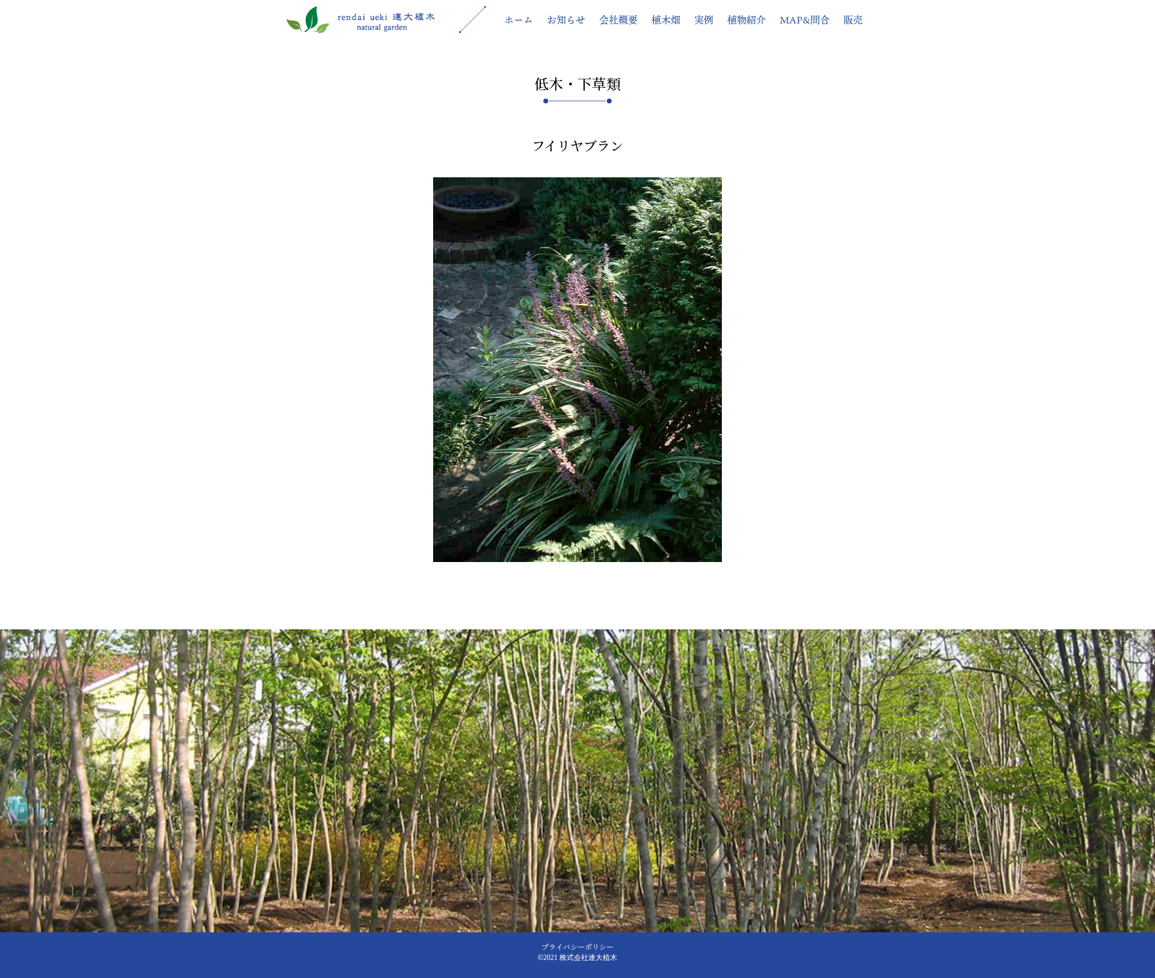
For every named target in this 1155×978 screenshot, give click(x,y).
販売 (853, 20)
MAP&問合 (805, 20)
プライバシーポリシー (577, 946)
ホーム (518, 20)
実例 (703, 20)
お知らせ (566, 20)
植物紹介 (746, 20)
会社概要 (618, 20)
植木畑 (665, 20)
